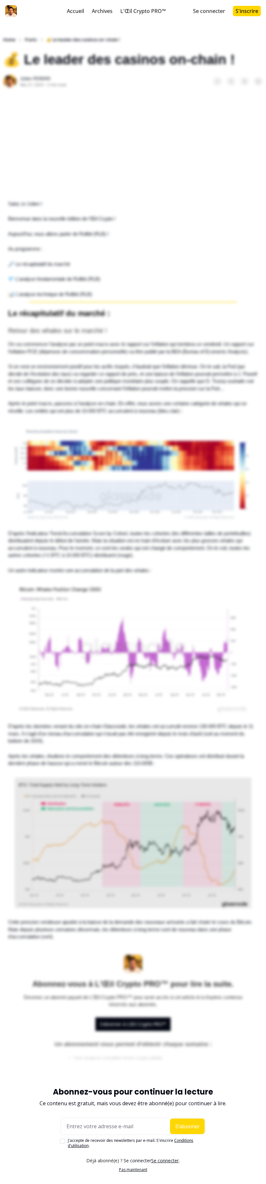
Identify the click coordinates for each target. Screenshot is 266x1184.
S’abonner (187, 1126)
